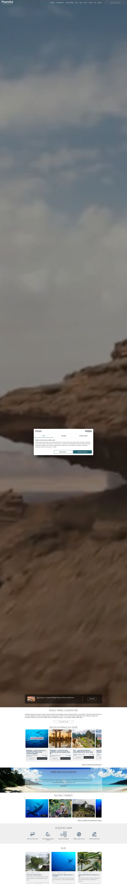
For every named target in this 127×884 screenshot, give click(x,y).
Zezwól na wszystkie (82, 451)
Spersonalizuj (62, 451)
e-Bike (81, 2)
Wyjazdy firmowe (69, 2)
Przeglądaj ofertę (31, 758)
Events (85, 2)
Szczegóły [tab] (63, 435)
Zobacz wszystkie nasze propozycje (91, 765)
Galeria (90, 2)
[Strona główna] (7, 4)
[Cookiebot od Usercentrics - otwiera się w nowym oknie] (86, 431)
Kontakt (100, 2)
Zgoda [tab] (43, 435)
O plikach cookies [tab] (83, 435)
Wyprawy (52, 2)
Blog (95, 2)
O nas (76, 2)
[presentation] (27, 739)
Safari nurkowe (60, 2)
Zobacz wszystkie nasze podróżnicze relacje (89, 820)
